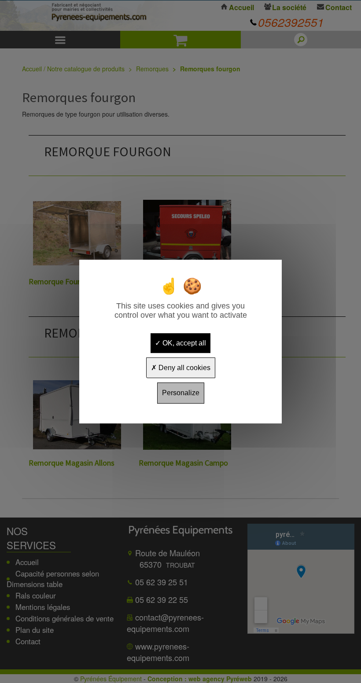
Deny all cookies (183, 367)
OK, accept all (183, 343)
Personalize (180, 393)
